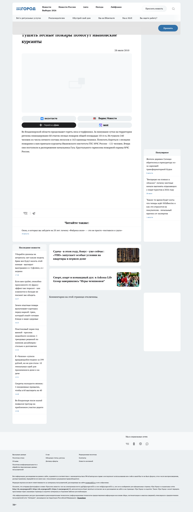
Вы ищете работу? (148, 18)
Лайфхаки (116, 7)
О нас (48, 455)
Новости (46, 7)
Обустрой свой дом (81, 18)
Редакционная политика (88, 455)
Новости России (67, 7)
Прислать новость (154, 8)
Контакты (82, 458)
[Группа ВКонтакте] (49, 118)
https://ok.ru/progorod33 (42, 489)
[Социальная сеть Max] (104, 125)
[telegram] (34, 213)
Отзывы (15, 461)
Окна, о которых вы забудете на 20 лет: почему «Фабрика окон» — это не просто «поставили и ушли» (72, 232)
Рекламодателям (57, 18)
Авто (85, 7)
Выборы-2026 (49, 10)
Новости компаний (86, 461)
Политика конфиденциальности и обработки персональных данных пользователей (24, 467)
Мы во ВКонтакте (106, 18)
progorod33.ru (90, 483)
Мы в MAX (127, 18)
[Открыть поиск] (173, 8)
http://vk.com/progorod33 (22, 489)
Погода (99, 7)
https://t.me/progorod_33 (61, 489)
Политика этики (18, 458)
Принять (168, 28)
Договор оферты (52, 461)
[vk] (25, 213)
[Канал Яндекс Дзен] (49, 125)
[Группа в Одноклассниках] (134, 443)
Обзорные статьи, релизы (55, 458)
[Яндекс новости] (104, 118)
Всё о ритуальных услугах (28, 18)
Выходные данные (19, 455)
